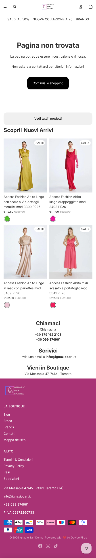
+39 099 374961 (16, 504)
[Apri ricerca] (15, 7)
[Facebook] (40, 546)
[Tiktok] (55, 546)
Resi (7, 472)
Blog (7, 414)
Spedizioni (11, 478)
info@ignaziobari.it (17, 496)
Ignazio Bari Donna (32, 537)
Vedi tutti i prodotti (48, 118)
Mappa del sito (14, 440)
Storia (8, 421)
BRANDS (82, 19)
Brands (9, 427)
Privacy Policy (14, 466)
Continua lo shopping (48, 83)
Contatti (9, 433)
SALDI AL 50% (18, 19)
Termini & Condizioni (18, 459)
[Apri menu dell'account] (81, 7)
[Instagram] (48, 546)
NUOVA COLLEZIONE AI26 (53, 19)
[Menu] (5, 7)
